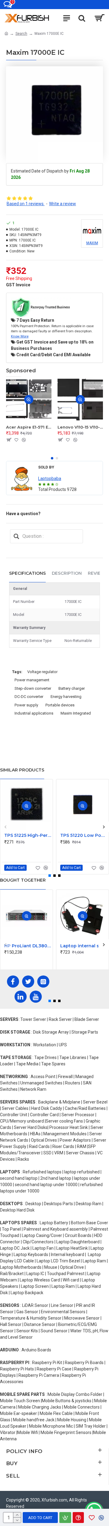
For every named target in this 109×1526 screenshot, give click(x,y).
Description (67, 573)
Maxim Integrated (76, 713)
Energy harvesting (66, 696)
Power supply (26, 705)
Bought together (23, 880)
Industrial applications (34, 713)
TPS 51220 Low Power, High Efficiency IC (83, 835)
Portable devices (59, 705)
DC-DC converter (29, 696)
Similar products (22, 770)
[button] (52, 458)
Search (21, 33)
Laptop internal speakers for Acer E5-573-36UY (83, 946)
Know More (19, 336)
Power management (32, 680)
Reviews (98, 573)
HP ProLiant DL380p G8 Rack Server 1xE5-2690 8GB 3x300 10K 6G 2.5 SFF (27, 946)
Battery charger (71, 688)
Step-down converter (33, 688)
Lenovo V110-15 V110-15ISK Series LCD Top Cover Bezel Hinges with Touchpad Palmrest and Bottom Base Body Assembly (80, 427)
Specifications (27, 573)
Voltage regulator (42, 671)
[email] (16, 536)
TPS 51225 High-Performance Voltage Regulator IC (27, 835)
